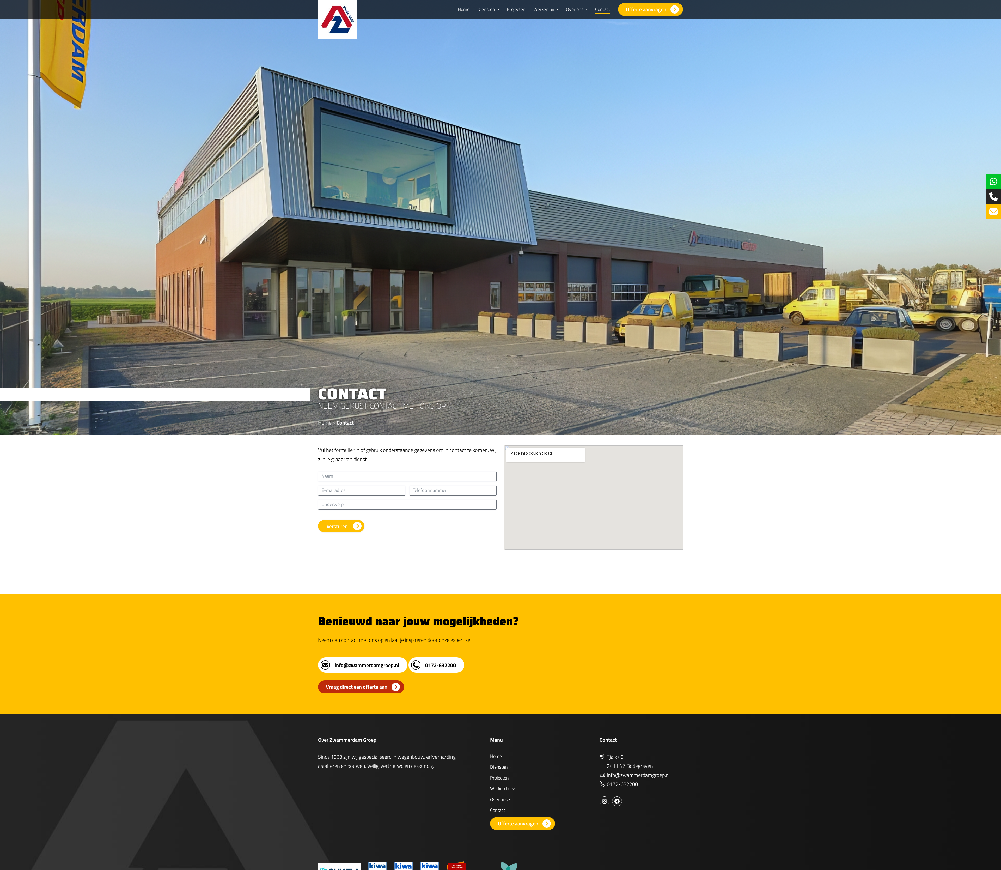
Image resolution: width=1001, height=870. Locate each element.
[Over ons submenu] (585, 9)
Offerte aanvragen (646, 9)
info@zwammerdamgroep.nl (367, 665)
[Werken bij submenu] (556, 9)
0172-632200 (440, 665)
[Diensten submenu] (497, 9)
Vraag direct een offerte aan (356, 687)
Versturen (337, 526)
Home (325, 423)
